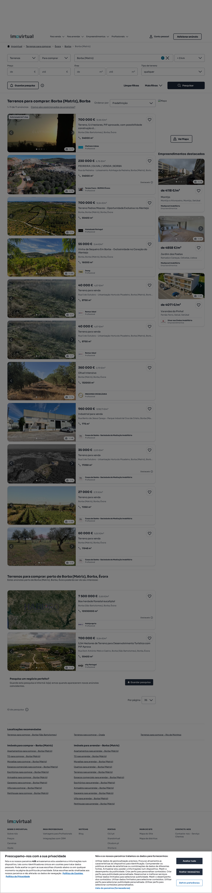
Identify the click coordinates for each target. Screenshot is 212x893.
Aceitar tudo (189, 861)
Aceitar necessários (189, 872)
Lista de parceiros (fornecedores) (112, 888)
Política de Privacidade (18, 876)
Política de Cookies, (73, 873)
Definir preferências (189, 883)
